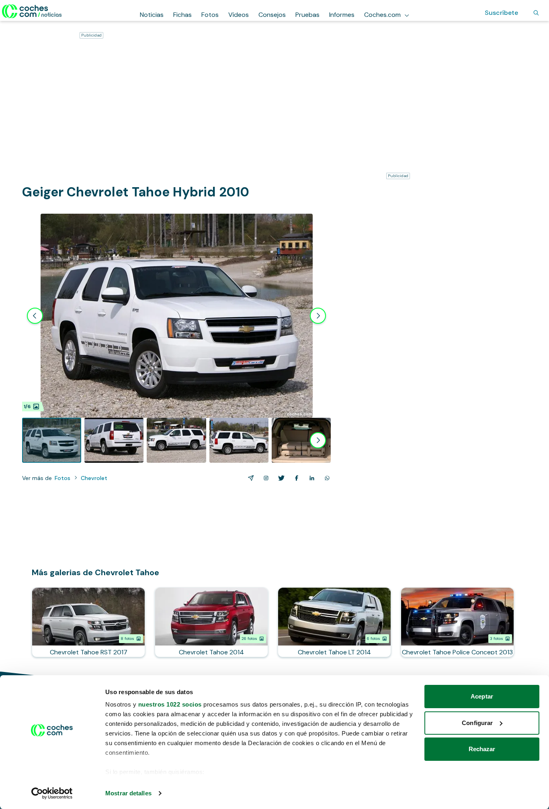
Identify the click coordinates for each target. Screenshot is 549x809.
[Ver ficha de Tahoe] (211, 622)
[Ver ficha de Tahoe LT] (334, 622)
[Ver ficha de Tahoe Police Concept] (457, 622)
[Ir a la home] (32, 11)
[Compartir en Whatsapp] (325, 478)
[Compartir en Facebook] (295, 478)
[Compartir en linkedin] (310, 478)
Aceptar (482, 696)
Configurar (477, 722)
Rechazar (482, 749)
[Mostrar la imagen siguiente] (318, 316)
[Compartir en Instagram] (264, 478)
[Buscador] (536, 13)
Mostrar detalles (128, 793)
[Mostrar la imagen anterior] (35, 316)
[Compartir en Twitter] (279, 478)
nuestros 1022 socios (170, 704)
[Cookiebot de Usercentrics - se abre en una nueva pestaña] (52, 793)
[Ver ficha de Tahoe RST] (88, 622)
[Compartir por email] (249, 478)
